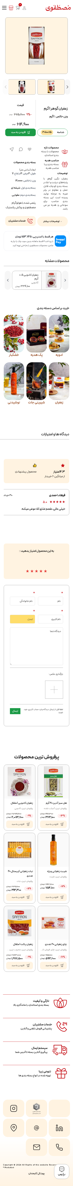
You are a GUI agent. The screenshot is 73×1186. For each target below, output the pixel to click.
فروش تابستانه (43, 949)
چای (53, 949)
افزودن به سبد (18, 132)
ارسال (15, 711)
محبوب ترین (15, 949)
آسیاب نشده (49, 808)
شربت (52, 876)
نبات (19, 881)
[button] (67, 86)
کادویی (17, 808)
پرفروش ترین (61, 808)
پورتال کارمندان (36, 1173)
